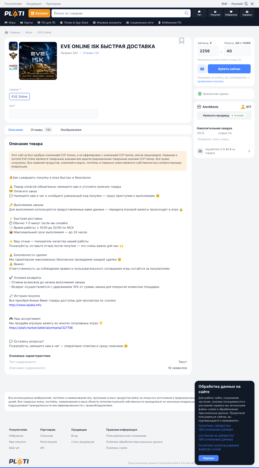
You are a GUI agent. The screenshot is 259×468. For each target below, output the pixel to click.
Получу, (237, 43)
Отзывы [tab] (41, 130)
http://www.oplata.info (25, 305)
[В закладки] (181, 41)
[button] (186, 13)
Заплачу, (205, 43)
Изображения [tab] (71, 130)
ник (12, 105)
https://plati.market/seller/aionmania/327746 (41, 328)
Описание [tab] (15, 130)
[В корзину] (202, 68)
